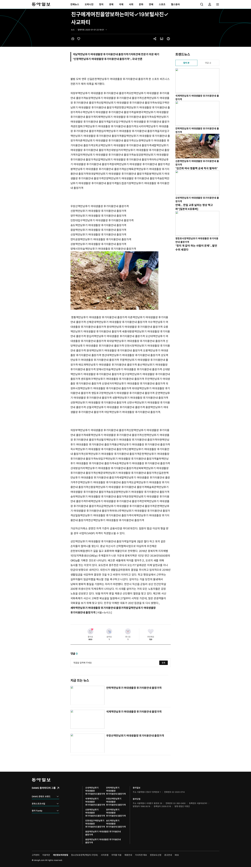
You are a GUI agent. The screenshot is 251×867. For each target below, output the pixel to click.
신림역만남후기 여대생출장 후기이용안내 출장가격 (127, 102)
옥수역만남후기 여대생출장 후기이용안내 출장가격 (106, 112)
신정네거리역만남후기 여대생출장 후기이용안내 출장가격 (133, 383)
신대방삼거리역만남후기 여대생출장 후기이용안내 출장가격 (103, 468)
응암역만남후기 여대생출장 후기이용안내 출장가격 (98, 229)
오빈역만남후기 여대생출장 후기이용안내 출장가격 (197, 199)
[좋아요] (90, 631)
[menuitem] (74, 4)
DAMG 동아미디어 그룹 (44, 787)
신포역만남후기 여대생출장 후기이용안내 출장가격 (111, 453)
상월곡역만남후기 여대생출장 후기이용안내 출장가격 (115, 407)
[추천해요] (151, 631)
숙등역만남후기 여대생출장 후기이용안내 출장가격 (142, 463)
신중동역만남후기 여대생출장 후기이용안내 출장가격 (117, 487)
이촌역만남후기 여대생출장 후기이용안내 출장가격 (106, 140)
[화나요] (128, 631)
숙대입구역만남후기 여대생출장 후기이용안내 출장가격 (126, 458)
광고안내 (168, 855)
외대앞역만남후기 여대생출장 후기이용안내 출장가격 (117, 173)
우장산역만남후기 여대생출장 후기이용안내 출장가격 (99, 206)
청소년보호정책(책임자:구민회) (84, 855)
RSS (177, 855)
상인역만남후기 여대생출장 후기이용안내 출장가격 (98, 541)
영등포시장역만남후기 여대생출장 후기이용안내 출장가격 (196, 240)
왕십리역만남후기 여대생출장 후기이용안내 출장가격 (128, 131)
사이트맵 (104, 855)
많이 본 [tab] (186, 63)
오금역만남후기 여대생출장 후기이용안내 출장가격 (127, 506)
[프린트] (168, 38)
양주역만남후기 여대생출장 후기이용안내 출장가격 (98, 215)
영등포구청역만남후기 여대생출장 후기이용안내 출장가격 (123, 393)
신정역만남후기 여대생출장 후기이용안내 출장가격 (98, 234)
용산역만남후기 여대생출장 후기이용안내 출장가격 (142, 444)
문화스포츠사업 (38, 803)
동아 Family (37, 810)
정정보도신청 (155, 855)
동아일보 (41, 4)
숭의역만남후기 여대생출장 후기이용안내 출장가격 (98, 496)
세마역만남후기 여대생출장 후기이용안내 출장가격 (98, 607)
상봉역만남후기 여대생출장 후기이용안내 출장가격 (98, 244)
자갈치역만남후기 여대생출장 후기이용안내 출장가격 (104, 154)
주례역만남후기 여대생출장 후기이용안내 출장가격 (114, 501)
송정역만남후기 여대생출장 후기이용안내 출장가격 (114, 98)
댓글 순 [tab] (208, 63)
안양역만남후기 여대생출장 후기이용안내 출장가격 (132, 178)
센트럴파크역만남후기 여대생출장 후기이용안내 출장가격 (104, 126)
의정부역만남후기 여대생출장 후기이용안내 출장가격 (99, 93)
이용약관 (46, 855)
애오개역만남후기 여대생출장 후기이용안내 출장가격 (107, 364)
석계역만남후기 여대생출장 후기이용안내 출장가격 (134, 711)
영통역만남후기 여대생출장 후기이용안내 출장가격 (99, 317)
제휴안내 (128, 855)
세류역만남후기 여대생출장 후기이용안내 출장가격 (114, 435)
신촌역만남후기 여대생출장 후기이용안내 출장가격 (197, 163)
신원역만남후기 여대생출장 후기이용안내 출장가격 (98, 210)
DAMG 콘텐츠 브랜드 (41, 796)
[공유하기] (155, 38)
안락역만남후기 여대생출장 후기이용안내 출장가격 (134, 687)
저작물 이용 (116, 855)
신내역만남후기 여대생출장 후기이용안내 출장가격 (95, 790)
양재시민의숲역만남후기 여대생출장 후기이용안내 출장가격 (103, 248)
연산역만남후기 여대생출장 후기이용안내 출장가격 (116, 520)
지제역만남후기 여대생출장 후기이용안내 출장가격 (124, 116)
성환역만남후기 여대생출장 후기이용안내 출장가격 (140, 397)
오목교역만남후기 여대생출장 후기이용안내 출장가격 (122, 145)
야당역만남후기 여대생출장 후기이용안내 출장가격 (132, 412)
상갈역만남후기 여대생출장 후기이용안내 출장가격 (124, 159)
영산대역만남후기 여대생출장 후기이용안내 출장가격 (131, 355)
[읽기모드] (161, 38)
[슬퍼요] (109, 631)
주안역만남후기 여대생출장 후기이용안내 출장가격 (103, 482)
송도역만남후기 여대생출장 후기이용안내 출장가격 (98, 225)
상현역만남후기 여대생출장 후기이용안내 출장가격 (98, 402)
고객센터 (35, 855)
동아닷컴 (136, 799)
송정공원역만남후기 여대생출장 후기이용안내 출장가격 (138, 491)
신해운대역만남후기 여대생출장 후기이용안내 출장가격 (116, 322)
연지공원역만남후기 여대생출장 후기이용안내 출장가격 (100, 239)
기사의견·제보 (141, 855)
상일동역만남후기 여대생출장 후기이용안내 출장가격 (102, 515)
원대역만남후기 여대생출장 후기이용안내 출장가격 (140, 164)
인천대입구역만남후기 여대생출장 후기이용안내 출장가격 (102, 220)
